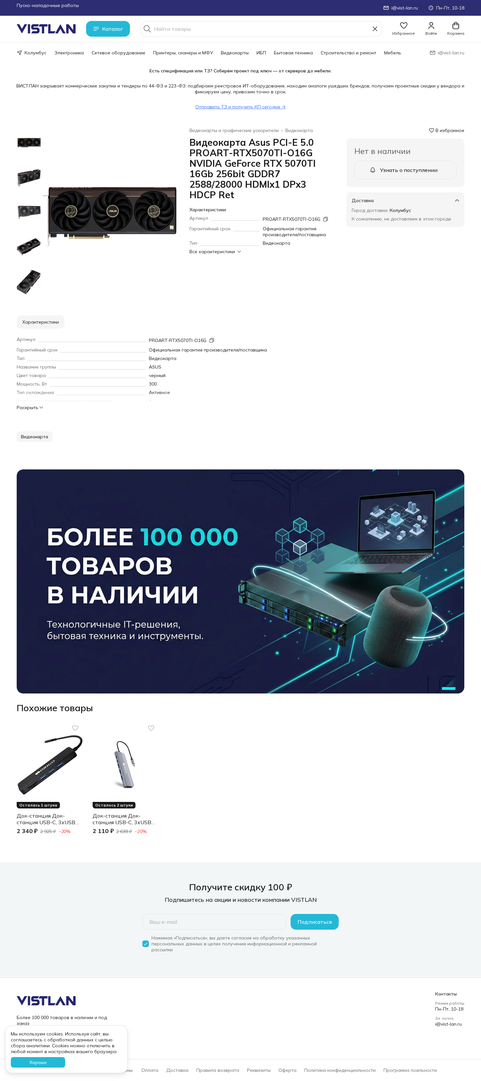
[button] (403, 29)
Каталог (112, 29)
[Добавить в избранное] (75, 728)
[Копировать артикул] (326, 219)
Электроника (69, 53)
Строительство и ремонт (348, 53)
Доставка (177, 1070)
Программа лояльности (410, 1070)
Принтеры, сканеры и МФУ (183, 53)
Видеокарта (299, 130)
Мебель (392, 53)
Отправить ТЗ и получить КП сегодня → (240, 107)
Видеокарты (235, 53)
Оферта (287, 1070)
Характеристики (40, 322)
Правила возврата (217, 1070)
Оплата (149, 1070)
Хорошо (38, 1062)
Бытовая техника (293, 53)
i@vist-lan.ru (448, 1024)
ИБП (261, 53)
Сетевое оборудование (118, 53)
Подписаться (314, 922)
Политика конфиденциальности (340, 1070)
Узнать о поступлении (408, 170)
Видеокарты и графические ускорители (234, 130)
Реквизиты (259, 1070)
